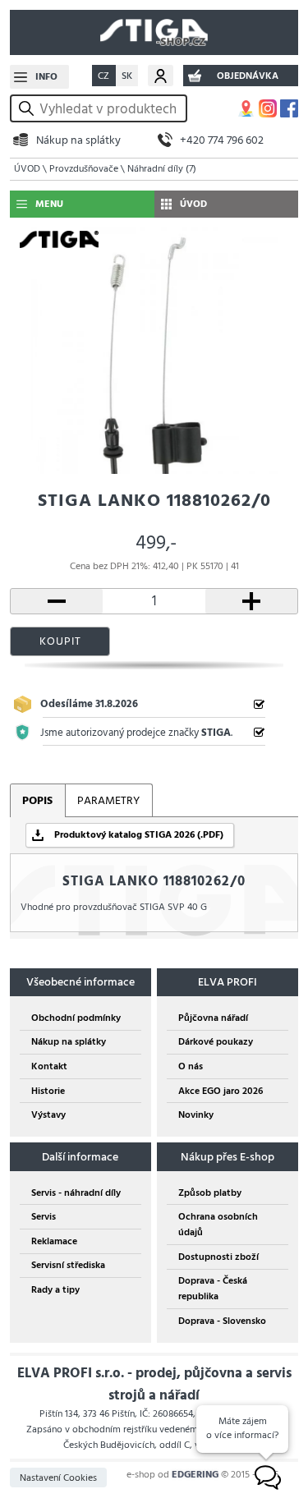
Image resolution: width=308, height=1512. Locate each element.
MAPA (246, 108)
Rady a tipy (55, 1290)
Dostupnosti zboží (218, 1257)
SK (127, 76)
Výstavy (48, 1115)
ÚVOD (27, 169)
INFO (46, 77)
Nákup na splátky (78, 140)
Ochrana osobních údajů (218, 1224)
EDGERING (195, 1474)
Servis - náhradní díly (76, 1193)
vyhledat (28, 109)
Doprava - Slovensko (222, 1321)
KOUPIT (60, 641)
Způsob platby (209, 1193)
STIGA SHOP (154, 32)
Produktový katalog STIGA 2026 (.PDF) (138, 835)
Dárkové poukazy (215, 1042)
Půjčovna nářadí (213, 1018)
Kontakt (49, 1066)
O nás (190, 1066)
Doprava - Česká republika (212, 1288)
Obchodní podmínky (76, 1018)
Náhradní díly (161, 169)
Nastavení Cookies (58, 1478)
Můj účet (160, 75)
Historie (48, 1091)
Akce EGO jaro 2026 (220, 1091)
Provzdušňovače (83, 169)
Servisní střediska (68, 1265)
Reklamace (54, 1241)
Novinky (196, 1115)
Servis (43, 1217)
